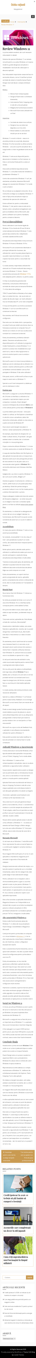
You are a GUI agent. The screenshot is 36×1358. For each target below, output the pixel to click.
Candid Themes (19, 1355)
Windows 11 (21, 936)
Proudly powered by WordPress (11, 1352)
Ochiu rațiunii (18, 4)
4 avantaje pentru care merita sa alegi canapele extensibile (9, 1156)
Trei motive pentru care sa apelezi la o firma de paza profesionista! (27, 1156)
